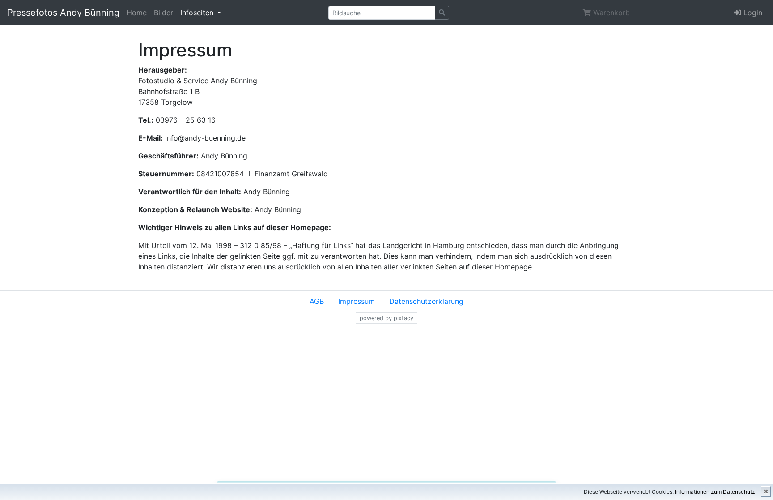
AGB (317, 301)
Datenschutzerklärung (426, 301)
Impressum (356, 301)
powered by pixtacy (386, 318)
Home (137, 12)
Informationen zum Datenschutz (715, 491)
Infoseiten (198, 12)
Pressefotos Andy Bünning (63, 12)
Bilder (163, 12)
